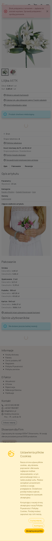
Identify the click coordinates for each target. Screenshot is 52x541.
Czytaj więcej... (36, 520)
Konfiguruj (38, 525)
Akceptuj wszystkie (34, 531)
